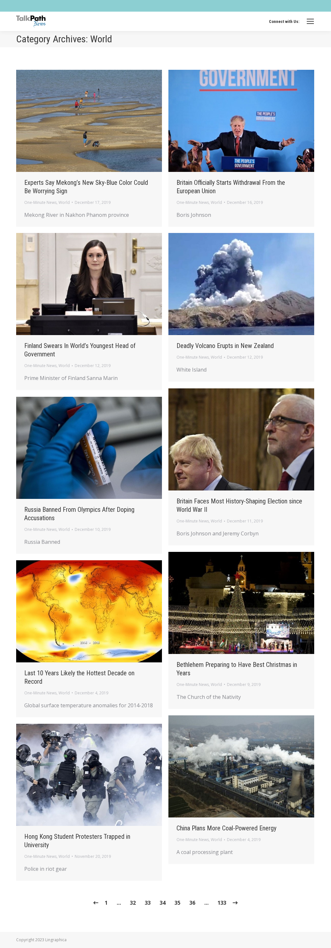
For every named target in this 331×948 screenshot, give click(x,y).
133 (222, 902)
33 (148, 902)
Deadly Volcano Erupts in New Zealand (225, 346)
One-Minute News (40, 202)
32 (133, 902)
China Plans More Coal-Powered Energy (226, 828)
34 (163, 902)
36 (192, 902)
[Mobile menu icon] (310, 21)
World (64, 202)
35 (177, 902)
